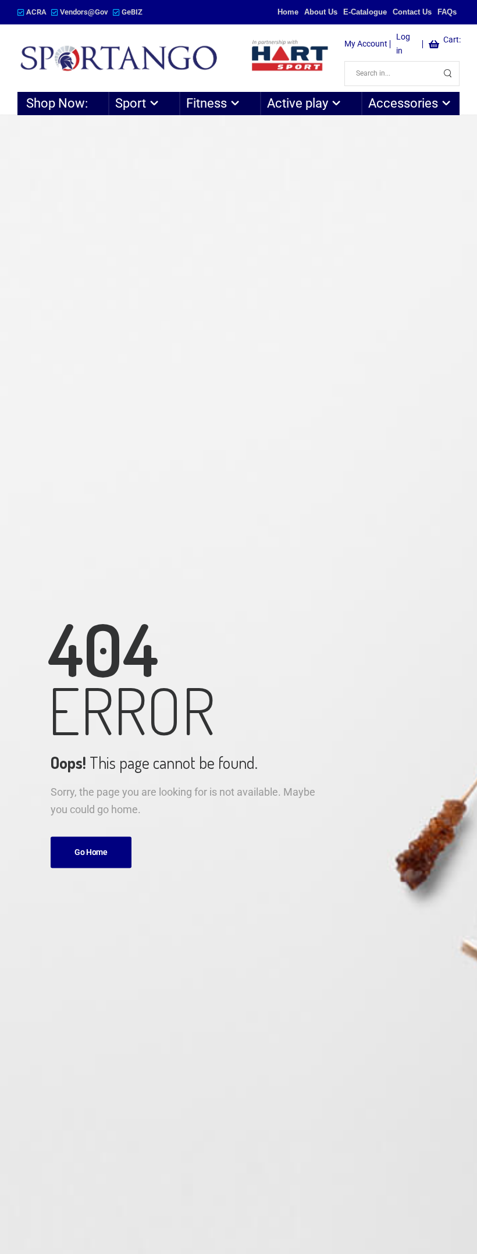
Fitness (206, 103)
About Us (320, 12)
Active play (297, 103)
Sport (130, 103)
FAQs (447, 12)
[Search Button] (447, 74)
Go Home (91, 852)
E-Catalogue (365, 12)
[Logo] (175, 58)
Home (287, 12)
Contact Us (412, 12)
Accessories (403, 103)
